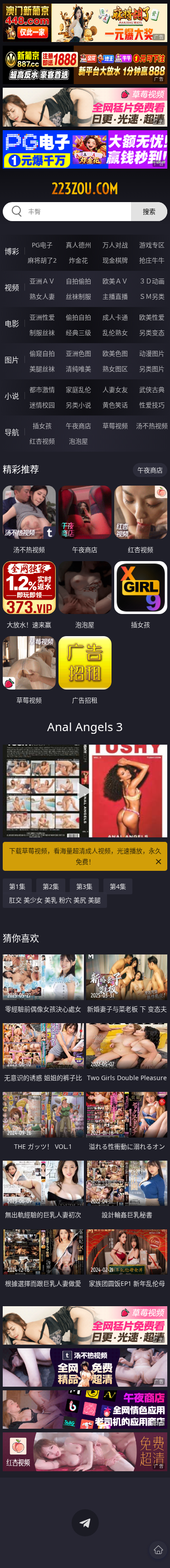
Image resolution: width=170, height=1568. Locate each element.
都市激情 (42, 389)
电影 (12, 324)
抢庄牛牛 (152, 260)
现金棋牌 (115, 260)
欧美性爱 (152, 317)
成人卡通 (115, 317)
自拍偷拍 (78, 281)
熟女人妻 (42, 296)
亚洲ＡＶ (42, 281)
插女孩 (42, 425)
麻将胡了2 (42, 260)
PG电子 (42, 245)
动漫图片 (152, 353)
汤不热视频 (152, 425)
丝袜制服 (78, 296)
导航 (12, 432)
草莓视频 (115, 425)
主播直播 (115, 296)
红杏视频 (42, 441)
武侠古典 (152, 389)
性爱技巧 (152, 405)
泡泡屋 (78, 441)
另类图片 (152, 368)
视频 (12, 288)
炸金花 (78, 260)
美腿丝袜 (42, 368)
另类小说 (78, 405)
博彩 (12, 251)
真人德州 (78, 245)
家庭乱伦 (78, 389)
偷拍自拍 (78, 317)
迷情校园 (42, 405)
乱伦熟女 (115, 332)
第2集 (51, 886)
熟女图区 (115, 368)
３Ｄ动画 (152, 281)
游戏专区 (152, 245)
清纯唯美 (78, 368)
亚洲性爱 (42, 317)
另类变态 (152, 332)
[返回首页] (158, 1550)
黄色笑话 (115, 405)
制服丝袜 (42, 332)
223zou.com (85, 188)
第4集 (118, 886)
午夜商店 (78, 425)
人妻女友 (115, 389)
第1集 (17, 886)
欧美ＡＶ (115, 281)
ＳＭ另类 (152, 296)
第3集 (84, 886)
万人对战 (115, 245)
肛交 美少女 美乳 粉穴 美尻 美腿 (55, 900)
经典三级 (78, 332)
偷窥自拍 (42, 353)
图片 (12, 360)
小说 (12, 396)
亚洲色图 (78, 353)
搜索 (149, 211)
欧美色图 (115, 353)
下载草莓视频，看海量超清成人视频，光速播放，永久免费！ (85, 856)
